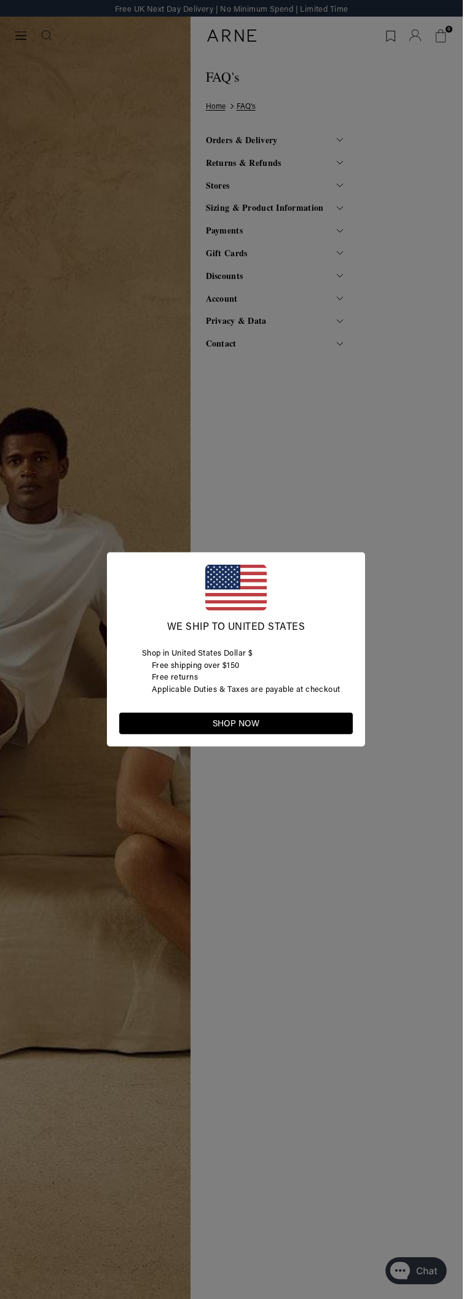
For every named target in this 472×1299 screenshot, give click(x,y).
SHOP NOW (236, 723)
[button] (343, 722)
